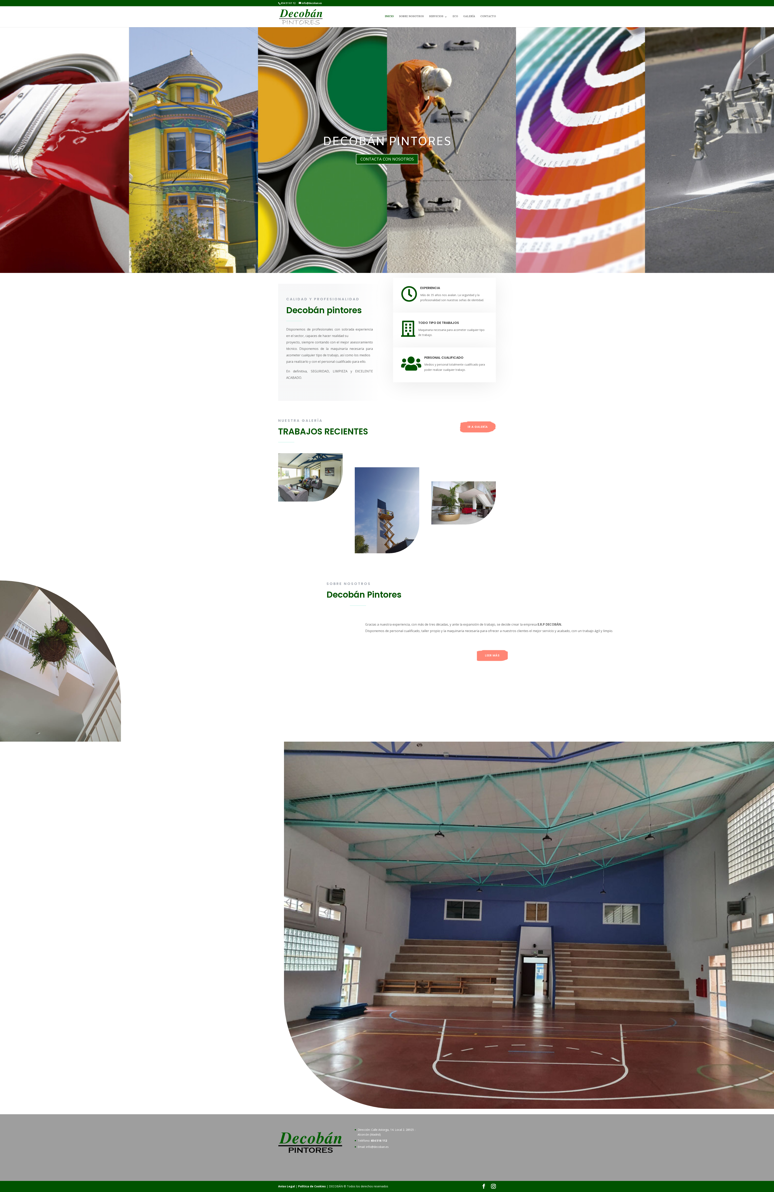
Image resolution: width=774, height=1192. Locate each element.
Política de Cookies (312, 1186)
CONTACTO (488, 17)
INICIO (389, 17)
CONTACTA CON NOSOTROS (387, 159)
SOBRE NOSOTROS (411, 17)
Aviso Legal (286, 1186)
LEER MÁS (492, 655)
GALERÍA (469, 17)
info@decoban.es (377, 1147)
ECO (455, 17)
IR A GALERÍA (478, 427)
